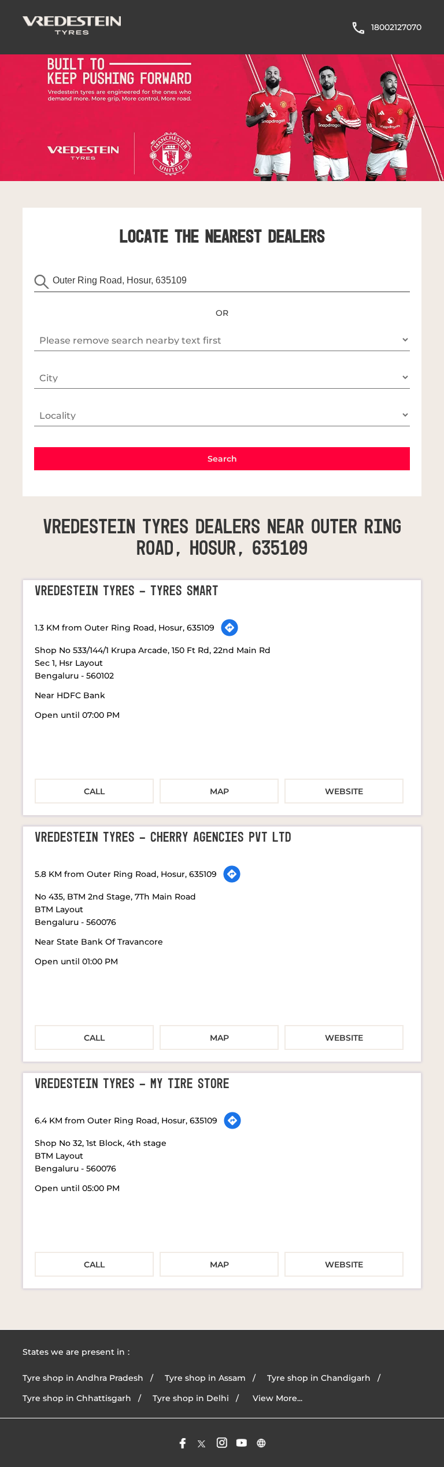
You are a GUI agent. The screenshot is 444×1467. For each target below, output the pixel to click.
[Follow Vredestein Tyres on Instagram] (222, 1443)
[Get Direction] (229, 627)
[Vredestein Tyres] (72, 27)
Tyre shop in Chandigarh (319, 1378)
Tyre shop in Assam (205, 1378)
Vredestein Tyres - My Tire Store (132, 1084)
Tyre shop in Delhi (191, 1398)
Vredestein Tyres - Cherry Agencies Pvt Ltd (163, 838)
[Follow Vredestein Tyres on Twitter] (202, 1443)
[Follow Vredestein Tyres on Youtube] (242, 1443)
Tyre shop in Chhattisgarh (77, 1398)
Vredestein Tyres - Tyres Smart (127, 591)
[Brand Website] (261, 1443)
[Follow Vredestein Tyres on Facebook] (183, 1443)
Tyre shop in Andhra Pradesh (83, 1378)
